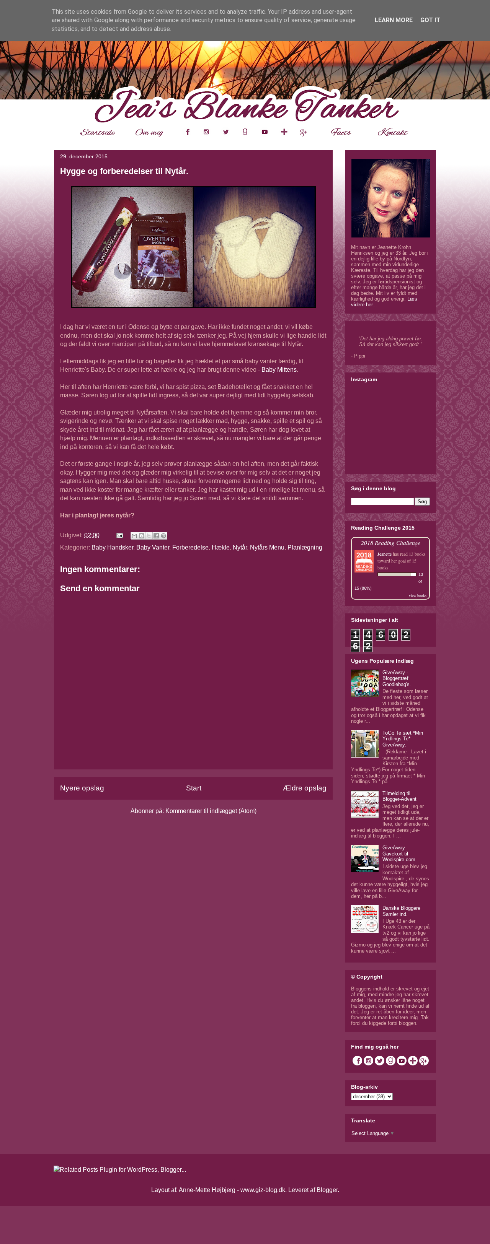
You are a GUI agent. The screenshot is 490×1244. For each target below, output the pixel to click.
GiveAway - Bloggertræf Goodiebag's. (396, 678)
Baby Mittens (279, 369)
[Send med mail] (134, 536)
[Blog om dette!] (141, 536)
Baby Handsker (112, 547)
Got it (430, 20)
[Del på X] (149, 536)
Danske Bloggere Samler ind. (401, 911)
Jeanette (384, 554)
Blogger (327, 1190)
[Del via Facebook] (156, 536)
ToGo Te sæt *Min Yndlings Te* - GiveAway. (402, 739)
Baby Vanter (152, 547)
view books (417, 595)
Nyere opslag (82, 788)
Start (193, 788)
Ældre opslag (305, 788)
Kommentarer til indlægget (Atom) (210, 811)
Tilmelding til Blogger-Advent (399, 796)
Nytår (240, 547)
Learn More (394, 20)
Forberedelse (190, 547)
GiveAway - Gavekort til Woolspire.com (398, 853)
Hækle (221, 547)
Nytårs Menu (267, 547)
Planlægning (304, 547)
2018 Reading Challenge (390, 542)
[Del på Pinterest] (163, 536)
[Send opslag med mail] (119, 535)
